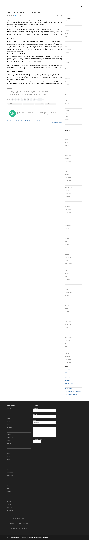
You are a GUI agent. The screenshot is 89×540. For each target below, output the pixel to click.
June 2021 (67, 308)
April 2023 (67, 241)
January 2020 (68, 362)
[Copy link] (40, 99)
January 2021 (68, 324)
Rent (66, 100)
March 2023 (67, 244)
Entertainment (68, 43)
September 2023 (68, 225)
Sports (66, 113)
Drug (66, 36)
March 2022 (67, 279)
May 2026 (67, 142)
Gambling (67, 62)
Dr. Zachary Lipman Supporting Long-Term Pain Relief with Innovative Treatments (28, 94)
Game (66, 65)
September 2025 (68, 161)
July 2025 (67, 168)
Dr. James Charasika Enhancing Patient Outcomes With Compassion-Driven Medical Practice (30, 91)
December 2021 (68, 289)
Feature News (68, 49)
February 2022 (68, 282)
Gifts (66, 71)
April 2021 (67, 314)
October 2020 (68, 334)
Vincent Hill (11, 15)
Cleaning (67, 30)
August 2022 (67, 267)
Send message (38, 445)
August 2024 (67, 196)
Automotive (67, 20)
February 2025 (68, 177)
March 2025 (67, 174)
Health (60, 15)
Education (67, 39)
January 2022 (68, 286)
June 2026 (67, 139)
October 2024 (68, 190)
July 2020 (67, 343)
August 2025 (67, 164)
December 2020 (68, 327)
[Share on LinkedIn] (18, 99)
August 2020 (67, 340)
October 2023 (68, 222)
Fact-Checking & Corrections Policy (73, 391)
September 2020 (68, 337)
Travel (66, 126)
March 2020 (67, 356)
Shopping (67, 107)
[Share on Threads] (34, 99)
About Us (67, 375)
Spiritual (67, 110)
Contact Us (67, 369)
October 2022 (68, 260)
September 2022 (68, 263)
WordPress (45, 537)
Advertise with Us (69, 383)
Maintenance (68, 87)
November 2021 (68, 292)
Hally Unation (14, 537)
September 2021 (68, 298)
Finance (66, 55)
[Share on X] (15, 99)
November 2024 (68, 187)
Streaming (67, 119)
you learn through (50, 103)
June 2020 (67, 346)
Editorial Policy (68, 388)
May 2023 (67, 238)
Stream (66, 116)
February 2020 (68, 359)
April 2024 (67, 203)
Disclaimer (67, 377)
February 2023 (68, 247)
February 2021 (68, 321)
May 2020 (67, 350)
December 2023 (68, 215)
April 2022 (67, 276)
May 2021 (67, 311)
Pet (65, 94)
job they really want (28, 103)
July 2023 (67, 231)
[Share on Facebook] (12, 99)
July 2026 (67, 136)
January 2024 (68, 212)
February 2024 (68, 209)
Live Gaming (67, 84)
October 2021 (68, 295)
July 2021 (67, 305)
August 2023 (67, 228)
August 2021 (67, 302)
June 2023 (67, 235)
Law (65, 81)
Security (67, 103)
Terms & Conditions (69, 385)
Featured (67, 52)
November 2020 (68, 330)
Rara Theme (34, 537)
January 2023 (68, 251)
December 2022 (68, 254)
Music (66, 91)
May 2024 (67, 199)
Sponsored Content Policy (71, 394)
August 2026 (67, 132)
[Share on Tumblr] (31, 99)
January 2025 (68, 180)
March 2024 (67, 206)
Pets (66, 97)
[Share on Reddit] (28, 99)
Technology (67, 122)
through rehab (40, 103)
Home (66, 372)
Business (67, 23)
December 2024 (68, 184)
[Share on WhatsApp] (22, 99)
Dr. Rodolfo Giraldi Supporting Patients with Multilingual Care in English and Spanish (28, 92)
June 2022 (67, 270)
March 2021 (67, 318)
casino (66, 27)
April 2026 (67, 145)
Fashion (66, 46)
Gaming (66, 68)
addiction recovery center (15, 103)
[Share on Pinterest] (25, 99)
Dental (66, 33)
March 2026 (67, 148)
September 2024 (68, 193)
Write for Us (67, 380)
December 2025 (68, 158)
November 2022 (68, 257)
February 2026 (68, 152)
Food (66, 59)
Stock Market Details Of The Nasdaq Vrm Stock (18, 120)
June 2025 (67, 171)
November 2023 (68, 219)
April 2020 (67, 353)
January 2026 (68, 155)
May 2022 (67, 273)
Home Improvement (69, 78)
